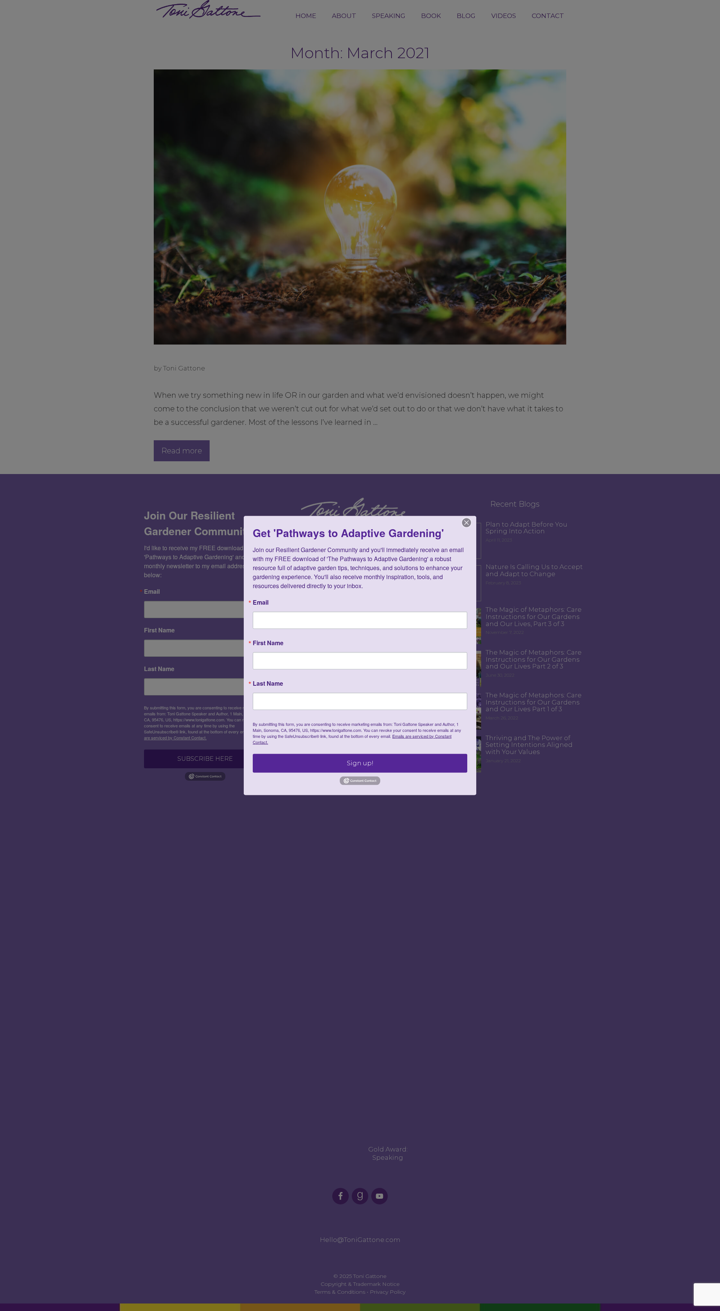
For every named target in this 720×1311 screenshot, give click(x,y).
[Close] (466, 522)
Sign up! (360, 762)
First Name (268, 643)
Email (260, 602)
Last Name (268, 683)
